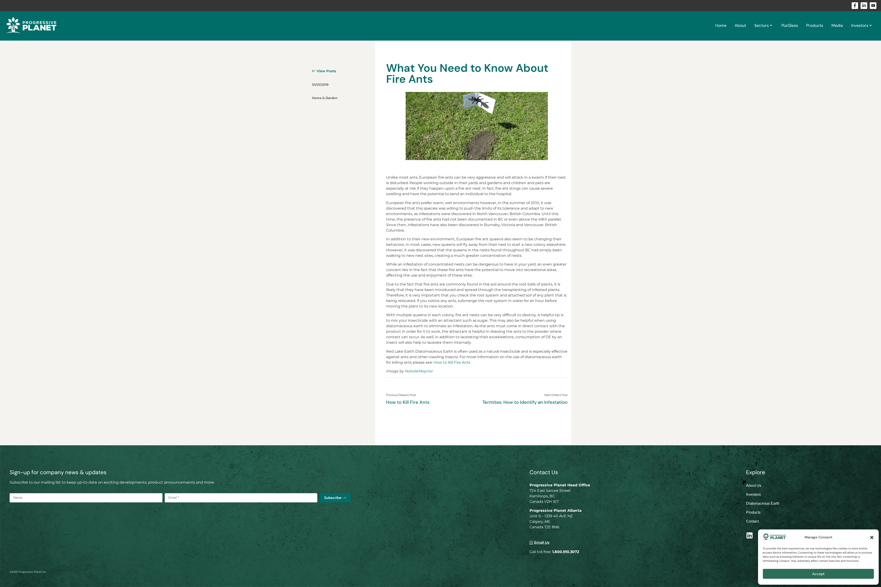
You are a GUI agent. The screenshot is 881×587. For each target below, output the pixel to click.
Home (720, 25)
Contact (752, 521)
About (740, 25)
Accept (818, 574)
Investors (859, 25)
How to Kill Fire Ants (452, 362)
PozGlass (789, 25)
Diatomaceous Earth (762, 503)
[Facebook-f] (855, 5)
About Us (753, 485)
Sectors (761, 25)
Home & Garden (324, 98)
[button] (872, 537)
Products (814, 25)
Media (837, 25)
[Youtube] (873, 5)
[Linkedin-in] (864, 5)
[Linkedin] (749, 535)
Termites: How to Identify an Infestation (525, 402)
